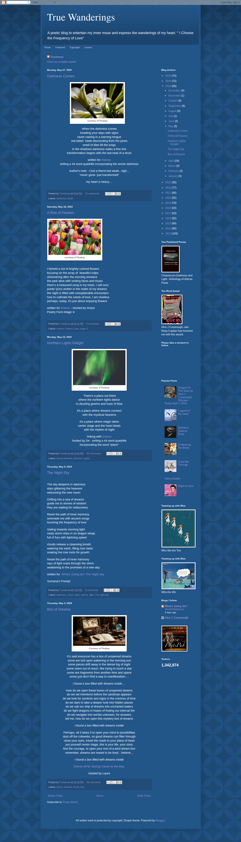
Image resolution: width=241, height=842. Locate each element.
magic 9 (84, 328)
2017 (168, 213)
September (175, 106)
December (174, 90)
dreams (60, 328)
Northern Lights (82, 458)
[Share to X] (113, 193)
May (171, 126)
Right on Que (186, 486)
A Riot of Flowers (60, 213)
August (172, 111)
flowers (69, 328)
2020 (168, 197)
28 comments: (94, 782)
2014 (168, 228)
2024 (168, 86)
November (174, 95)
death (70, 198)
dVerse (106, 160)
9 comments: (93, 323)
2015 (168, 223)
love (76, 328)
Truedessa (56, 57)
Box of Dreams (59, 609)
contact (88, 47)
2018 (168, 208)
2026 (168, 75)
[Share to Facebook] (116, 193)
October (173, 100)
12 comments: (92, 193)
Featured (60, 47)
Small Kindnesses (174, 609)
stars (77, 594)
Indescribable (172, 478)
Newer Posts (55, 795)
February (174, 171)
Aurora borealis (64, 458)
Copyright (75, 47)
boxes (60, 787)
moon (70, 594)
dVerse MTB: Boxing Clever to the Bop (99, 766)
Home (47, 47)
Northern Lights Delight (65, 343)
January (173, 176)
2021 (168, 192)
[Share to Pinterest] (119, 193)
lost (82, 787)
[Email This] (106, 193)
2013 (168, 233)
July (171, 116)
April (171, 160)
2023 (168, 182)
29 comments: (94, 453)
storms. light (87, 594)
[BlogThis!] (109, 193)
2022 (168, 187)
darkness (61, 198)
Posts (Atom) (70, 802)
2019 (168, 202)
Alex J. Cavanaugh (176, 617)
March (172, 165)
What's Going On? (176, 606)
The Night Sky (58, 473)
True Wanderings (81, 16)
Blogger (160, 820)
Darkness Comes (60, 76)
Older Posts (144, 795)
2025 (168, 81)
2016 (168, 218)
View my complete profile (61, 61)
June (171, 121)
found (76, 787)
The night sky (102, 594)
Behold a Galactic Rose (183, 430)
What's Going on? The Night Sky (83, 574)
